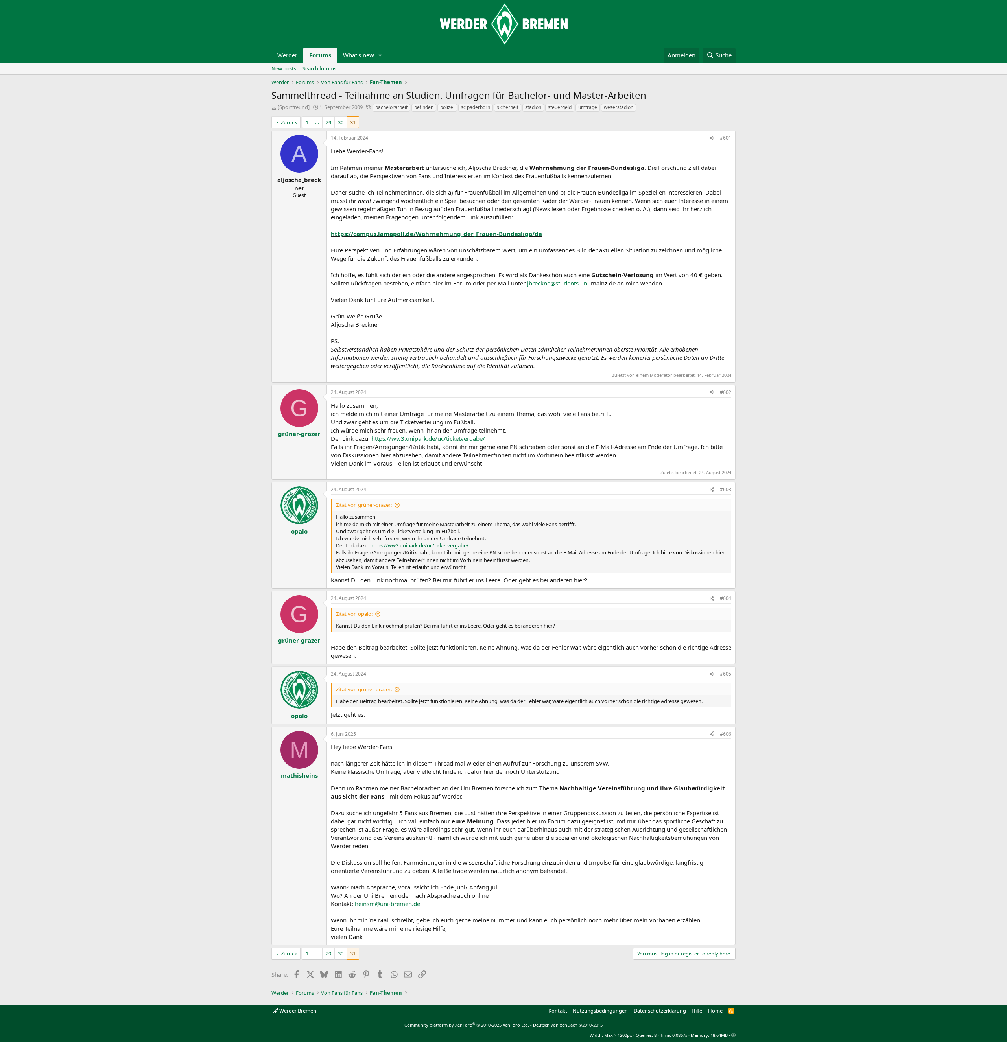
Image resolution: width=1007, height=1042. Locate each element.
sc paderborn (475, 107)
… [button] (317, 122)
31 (353, 122)
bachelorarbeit (391, 107)
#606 (725, 734)
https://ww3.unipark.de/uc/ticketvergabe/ (428, 438)
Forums (320, 55)
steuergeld (560, 107)
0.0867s (679, 1035)
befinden (423, 107)
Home (715, 1010)
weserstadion (618, 107)
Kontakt (557, 1010)
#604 (725, 598)
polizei (447, 107)
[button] (380, 55)
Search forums (319, 68)
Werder (287, 55)
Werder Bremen (297, 1010)
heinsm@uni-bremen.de (387, 904)
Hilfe (697, 1010)
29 (328, 122)
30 (340, 122)
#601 (725, 137)
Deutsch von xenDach (568, 1025)
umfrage (587, 107)
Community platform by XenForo (466, 1025)
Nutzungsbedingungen (600, 1010)
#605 (725, 673)
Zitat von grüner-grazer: (364, 504)
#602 (725, 392)
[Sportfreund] (294, 106)
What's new (358, 55)
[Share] (712, 138)
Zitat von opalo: (354, 613)
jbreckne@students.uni (558, 283)
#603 (725, 489)
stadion (533, 107)
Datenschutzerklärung (660, 1010)
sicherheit (507, 107)
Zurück (289, 122)
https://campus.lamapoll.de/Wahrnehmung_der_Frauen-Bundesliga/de (436, 233)
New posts (283, 68)
